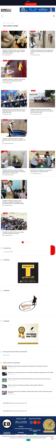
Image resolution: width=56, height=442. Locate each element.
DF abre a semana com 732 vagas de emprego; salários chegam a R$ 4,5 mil (25, 385)
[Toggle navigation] (2, 16)
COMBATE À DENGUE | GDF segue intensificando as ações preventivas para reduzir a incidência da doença (41, 52)
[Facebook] (31, 422)
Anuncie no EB (21, 418)
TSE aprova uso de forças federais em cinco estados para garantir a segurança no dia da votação (30, 372)
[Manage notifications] (52, 438)
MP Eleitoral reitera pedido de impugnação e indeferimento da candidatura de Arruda (27, 366)
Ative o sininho (6, 355)
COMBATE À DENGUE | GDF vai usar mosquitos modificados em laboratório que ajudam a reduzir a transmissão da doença (13, 52)
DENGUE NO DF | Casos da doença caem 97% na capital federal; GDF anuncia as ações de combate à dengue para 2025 (13, 111)
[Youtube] (38, 422)
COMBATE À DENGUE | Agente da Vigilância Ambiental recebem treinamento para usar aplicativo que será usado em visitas (42, 111)
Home (4, 23)
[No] (54, 438)
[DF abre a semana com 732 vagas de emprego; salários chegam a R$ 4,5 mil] (4, 386)
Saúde (5, 31)
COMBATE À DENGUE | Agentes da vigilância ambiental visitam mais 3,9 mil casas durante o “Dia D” (13, 140)
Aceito (28, 439)
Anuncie (28, 1)
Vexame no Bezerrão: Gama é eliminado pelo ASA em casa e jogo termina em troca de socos (29, 378)
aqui (20, 421)
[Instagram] (35, 422)
